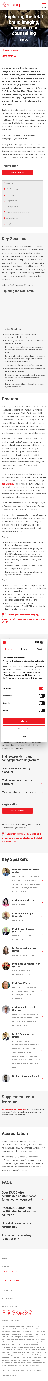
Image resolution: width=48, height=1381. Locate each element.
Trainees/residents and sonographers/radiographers (20, 758)
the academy (8, 484)
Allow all (24, 721)
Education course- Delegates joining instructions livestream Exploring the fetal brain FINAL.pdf (22, 838)
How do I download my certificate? (16, 1225)
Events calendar (11, 50)
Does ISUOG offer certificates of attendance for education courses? (19, 1196)
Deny (24, 736)
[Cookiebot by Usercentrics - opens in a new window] (35, 642)
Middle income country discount (17, 782)
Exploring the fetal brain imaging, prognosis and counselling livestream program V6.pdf (24, 618)
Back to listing (12, 1280)
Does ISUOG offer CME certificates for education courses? (19, 1211)
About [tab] (39, 649)
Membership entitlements (19, 792)
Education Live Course (11, 1271)
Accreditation (12, 218)
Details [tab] (24, 649)
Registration (10, 166)
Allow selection (24, 729)
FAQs (8, 223)
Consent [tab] (8, 649)
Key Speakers (12, 206)
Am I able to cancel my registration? (16, 1237)
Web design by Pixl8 (10, 1321)
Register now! (17, 172)
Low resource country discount (16, 770)
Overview (10, 183)
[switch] (42, 697)
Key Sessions (12, 189)
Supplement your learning (17, 212)
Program (10, 195)
